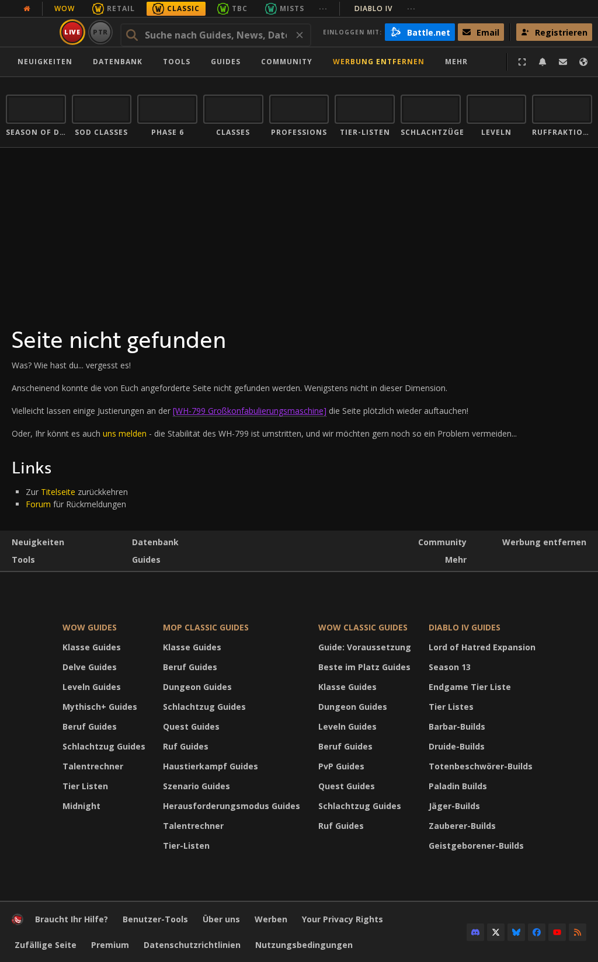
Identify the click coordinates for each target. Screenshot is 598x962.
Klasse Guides (91, 647)
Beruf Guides (89, 726)
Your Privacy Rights (342, 919)
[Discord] (475, 932)
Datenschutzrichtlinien (192, 944)
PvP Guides (341, 766)
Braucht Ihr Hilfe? (71, 919)
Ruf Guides (185, 746)
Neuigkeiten (45, 62)
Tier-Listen (186, 845)
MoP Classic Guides (206, 627)
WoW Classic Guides (363, 627)
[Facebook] (536, 932)
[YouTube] (557, 932)
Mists (292, 8)
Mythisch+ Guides (99, 706)
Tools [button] (176, 62)
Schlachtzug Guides (103, 746)
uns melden (125, 433)
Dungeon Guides (197, 686)
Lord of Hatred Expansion (482, 647)
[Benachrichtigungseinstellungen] (542, 62)
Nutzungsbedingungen (304, 944)
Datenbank (117, 62)
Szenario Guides (196, 786)
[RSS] (577, 932)
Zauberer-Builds (462, 825)
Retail (121, 8)
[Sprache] (583, 62)
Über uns (221, 919)
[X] (496, 932)
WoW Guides (89, 627)
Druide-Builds (457, 746)
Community (286, 62)
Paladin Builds (458, 786)
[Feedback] (563, 62)
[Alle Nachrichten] (27, 9)
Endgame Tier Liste (470, 686)
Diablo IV (385, 8)
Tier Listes (451, 706)
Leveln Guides (91, 686)
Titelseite (58, 491)
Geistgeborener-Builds (476, 845)
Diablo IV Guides (464, 627)
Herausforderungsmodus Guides (231, 805)
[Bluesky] (516, 932)
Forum (38, 504)
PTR (101, 31)
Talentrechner (92, 766)
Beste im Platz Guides (364, 666)
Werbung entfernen (379, 62)
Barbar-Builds (457, 726)
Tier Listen (85, 786)
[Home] (17, 922)
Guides (226, 62)
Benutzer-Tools (155, 919)
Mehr (456, 559)
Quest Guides (191, 726)
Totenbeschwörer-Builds (481, 766)
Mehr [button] (456, 62)
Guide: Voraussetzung (364, 647)
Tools (23, 559)
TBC (240, 8)
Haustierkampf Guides (210, 766)
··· (323, 8)
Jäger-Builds (454, 805)
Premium (110, 944)
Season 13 (450, 666)
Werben (271, 919)
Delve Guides (89, 666)
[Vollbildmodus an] (522, 62)
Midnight (81, 805)
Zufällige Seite (46, 944)
